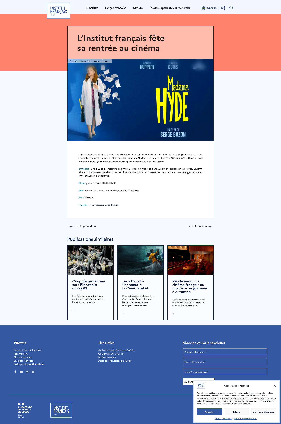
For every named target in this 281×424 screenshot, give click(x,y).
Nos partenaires (23, 357)
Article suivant (200, 226)
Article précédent (83, 226)
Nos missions (21, 353)
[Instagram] (27, 371)
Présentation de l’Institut (28, 350)
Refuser (236, 411)
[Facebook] (15, 371)
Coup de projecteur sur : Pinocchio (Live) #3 (89, 284)
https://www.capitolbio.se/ (103, 204)
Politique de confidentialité (245, 418)
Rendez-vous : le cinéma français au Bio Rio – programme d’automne (189, 286)
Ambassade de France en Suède (116, 350)
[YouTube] (21, 371)
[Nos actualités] (223, 8)
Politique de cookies (223, 418)
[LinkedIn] (32, 371)
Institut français (107, 357)
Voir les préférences (263, 411)
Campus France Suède (110, 353)
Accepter (209, 411)
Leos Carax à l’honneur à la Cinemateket (135, 284)
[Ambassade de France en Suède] (25, 416)
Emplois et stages (23, 360)
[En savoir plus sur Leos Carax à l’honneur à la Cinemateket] (140, 259)
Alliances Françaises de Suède (114, 360)
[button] (274, 385)
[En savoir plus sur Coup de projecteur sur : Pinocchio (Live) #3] (90, 259)
